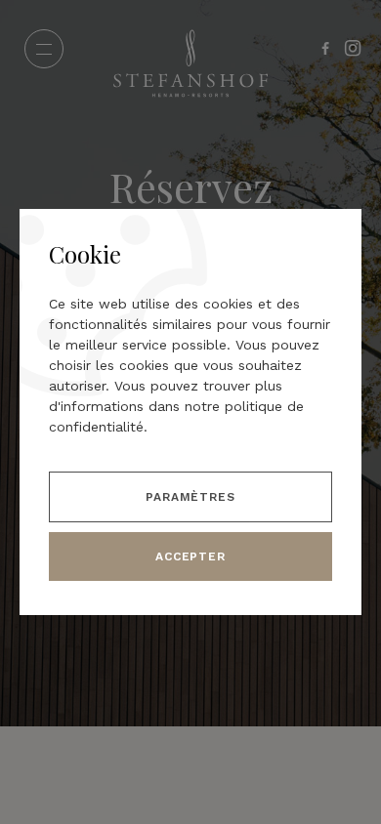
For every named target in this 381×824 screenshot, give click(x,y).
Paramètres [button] (191, 497)
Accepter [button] (191, 556)
